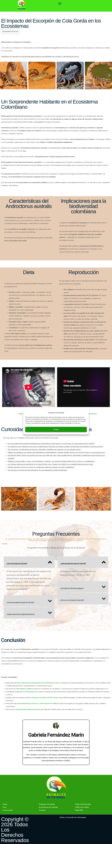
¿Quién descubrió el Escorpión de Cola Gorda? (73, 564)
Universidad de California (24, 689)
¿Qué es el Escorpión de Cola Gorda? (16, 564)
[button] (60, 3)
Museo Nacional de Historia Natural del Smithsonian (35, 683)
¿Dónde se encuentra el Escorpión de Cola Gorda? (20, 602)
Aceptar (56, 429)
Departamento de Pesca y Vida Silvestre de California (40, 703)
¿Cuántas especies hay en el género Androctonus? (20, 614)
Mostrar (15, 31)
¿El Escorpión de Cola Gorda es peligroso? (72, 588)
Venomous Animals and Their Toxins (45, 697)
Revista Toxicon (32, 692)
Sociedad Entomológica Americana (27, 709)
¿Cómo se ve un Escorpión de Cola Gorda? (72, 600)
